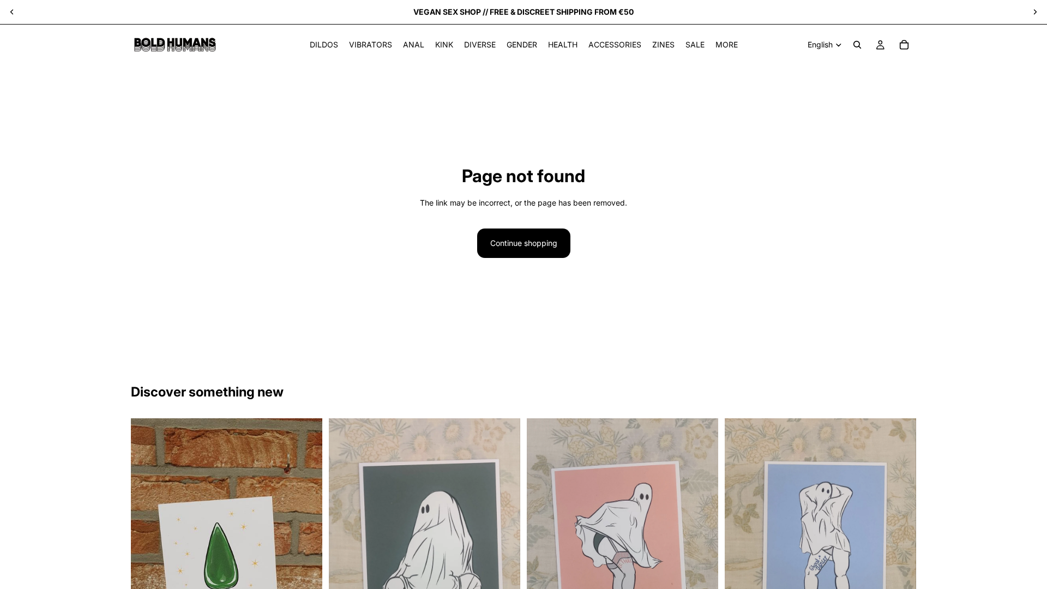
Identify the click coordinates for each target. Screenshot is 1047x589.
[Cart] (904, 45)
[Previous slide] (12, 12)
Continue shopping (523, 243)
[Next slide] (1035, 12)
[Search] (857, 45)
